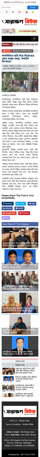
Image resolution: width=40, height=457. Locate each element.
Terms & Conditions (13, 424)
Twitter (21, 204)
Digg (33, 204)
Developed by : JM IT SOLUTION (21, 454)
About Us (13, 421)
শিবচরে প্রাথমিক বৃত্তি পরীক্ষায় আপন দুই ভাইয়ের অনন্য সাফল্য (19, 266)
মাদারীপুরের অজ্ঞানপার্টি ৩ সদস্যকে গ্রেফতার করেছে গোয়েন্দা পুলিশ (17, 287)
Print (7, 218)
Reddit (20, 208)
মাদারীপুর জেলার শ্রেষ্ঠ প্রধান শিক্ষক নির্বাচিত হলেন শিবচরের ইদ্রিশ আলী (18, 353)
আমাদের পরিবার (28, 424)
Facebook (8, 204)
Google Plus (10, 213)
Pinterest (25, 213)
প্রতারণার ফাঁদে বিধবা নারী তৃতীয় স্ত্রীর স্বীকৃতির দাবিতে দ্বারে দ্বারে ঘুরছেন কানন (19, 244)
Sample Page (24, 421)
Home (7, 51)
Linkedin (8, 208)
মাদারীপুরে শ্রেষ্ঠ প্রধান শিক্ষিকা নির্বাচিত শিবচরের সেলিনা (19, 331)
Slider (17, 51)
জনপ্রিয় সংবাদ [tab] (20, 365)
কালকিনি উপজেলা (26, 51)
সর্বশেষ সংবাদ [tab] (20, 361)
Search (32, 7)
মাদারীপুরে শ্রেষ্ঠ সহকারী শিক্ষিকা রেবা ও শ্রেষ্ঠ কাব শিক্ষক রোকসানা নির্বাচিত (20, 309)
